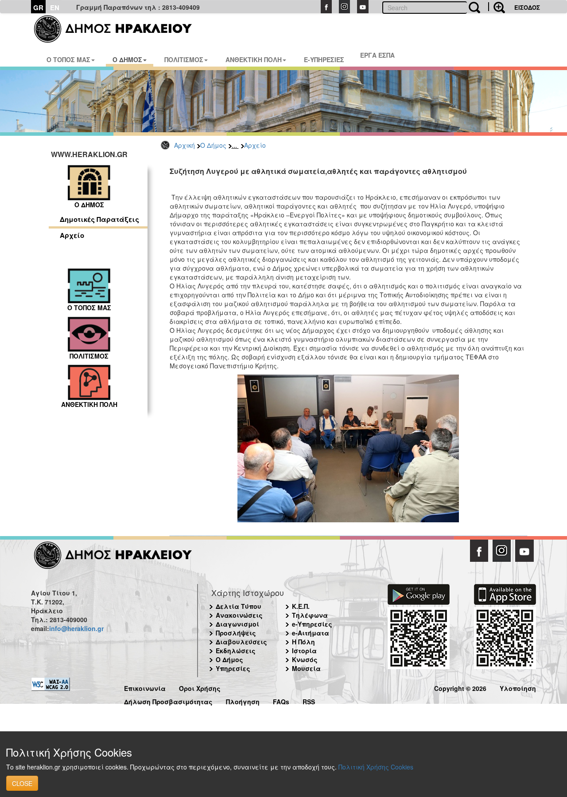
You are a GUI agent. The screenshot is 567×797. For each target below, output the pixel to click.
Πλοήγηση (243, 700)
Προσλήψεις (236, 632)
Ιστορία (304, 650)
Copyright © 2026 (460, 687)
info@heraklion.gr (76, 628)
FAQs (281, 700)
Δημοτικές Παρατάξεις (99, 219)
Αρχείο (255, 145)
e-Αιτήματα (310, 632)
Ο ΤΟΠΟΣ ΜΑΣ (68, 59)
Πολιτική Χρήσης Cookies (375, 766)
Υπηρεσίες (233, 668)
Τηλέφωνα (310, 615)
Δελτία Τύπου (238, 606)
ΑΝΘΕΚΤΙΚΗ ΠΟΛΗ (253, 59)
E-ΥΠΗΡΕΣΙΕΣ (324, 59)
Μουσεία (306, 668)
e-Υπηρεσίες (312, 623)
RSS (309, 700)
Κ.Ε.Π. (301, 606)
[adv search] (496, 6)
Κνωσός (305, 659)
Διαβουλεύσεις (241, 641)
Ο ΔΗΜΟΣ (127, 59)
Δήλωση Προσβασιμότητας (168, 700)
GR (38, 7)
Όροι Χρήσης (200, 687)
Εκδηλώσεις (236, 650)
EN (54, 7)
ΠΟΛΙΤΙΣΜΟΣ (183, 59)
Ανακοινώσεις (239, 615)
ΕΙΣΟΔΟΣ (527, 7)
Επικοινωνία (145, 687)
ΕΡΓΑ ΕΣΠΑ (377, 55)
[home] (118, 28)
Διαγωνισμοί (237, 623)
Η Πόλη (303, 641)
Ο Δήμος (213, 145)
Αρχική (184, 145)
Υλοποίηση (518, 687)
